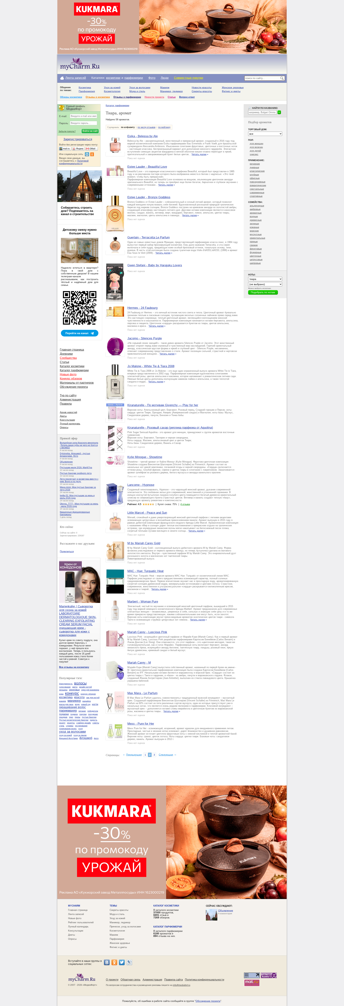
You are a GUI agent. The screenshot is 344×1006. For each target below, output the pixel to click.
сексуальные (257, 189)
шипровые (255, 263)
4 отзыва (185, 504)
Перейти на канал (77, 333)
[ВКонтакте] (107, 962)
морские (254, 230)
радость (93, 720)
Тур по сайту (68, 395)
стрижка (69, 726)
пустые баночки (89, 717)
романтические (258, 185)
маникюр (74, 701)
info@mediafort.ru (181, 985)
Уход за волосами (139, 87)
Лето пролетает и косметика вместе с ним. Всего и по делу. (79, 480)
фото (96, 738)
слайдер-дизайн (83, 723)
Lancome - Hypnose (140, 485)
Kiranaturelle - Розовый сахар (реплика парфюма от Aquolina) (170, 427)
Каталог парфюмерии (117, 105)
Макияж (164, 87)
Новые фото (68, 374)
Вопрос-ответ (187, 97)
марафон (86, 701)
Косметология (112, 91)
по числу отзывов (146, 127)
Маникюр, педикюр (171, 91)
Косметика (85, 87)
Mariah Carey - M (139, 662)
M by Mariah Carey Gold (143, 543)
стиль (61, 726)
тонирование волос (68, 729)
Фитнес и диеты (231, 91)
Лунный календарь (70, 423)
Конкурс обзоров (71, 378)
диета (74, 687)
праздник (63, 717)
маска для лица (66, 704)
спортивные (256, 196)
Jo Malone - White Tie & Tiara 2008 (150, 366)
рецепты (71, 723)
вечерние (255, 163)
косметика (66, 697)
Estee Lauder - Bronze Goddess (148, 197)
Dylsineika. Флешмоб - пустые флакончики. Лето (75, 454)
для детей (255, 150)
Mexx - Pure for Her (140, 723)
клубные (254, 174)
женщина (63, 690)
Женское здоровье (233, 87)
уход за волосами (72, 731)
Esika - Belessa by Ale (142, 136)
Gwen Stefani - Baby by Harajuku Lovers (154, 265)
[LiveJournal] (129, 962)
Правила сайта (173, 979)
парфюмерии (133, 78)
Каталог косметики (72, 366)
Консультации (67, 420)
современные (257, 192)
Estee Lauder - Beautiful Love (147, 166)
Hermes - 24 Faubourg (142, 308)
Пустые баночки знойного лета (76, 473)
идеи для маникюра (90, 690)
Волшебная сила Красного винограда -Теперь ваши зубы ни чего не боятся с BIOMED (79, 445)
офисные (255, 178)
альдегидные (257, 205)
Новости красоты (202, 87)
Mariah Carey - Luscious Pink (147, 632)
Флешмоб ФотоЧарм (68, 738)
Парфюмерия (87, 91)
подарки (64, 714)
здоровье (74, 689)
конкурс (72, 693)
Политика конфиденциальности (204, 979)
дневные (254, 167)
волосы (80, 683)
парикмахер (68, 710)
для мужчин (256, 147)
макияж (62, 701)
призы (77, 717)
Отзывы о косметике (98, 97)
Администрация (70, 399)
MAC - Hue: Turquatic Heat (145, 571)
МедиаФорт (90, 985)
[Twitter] (122, 962)
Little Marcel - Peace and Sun (147, 512)
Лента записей (75, 78)
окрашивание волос (72, 707)
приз (71, 717)
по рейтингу (164, 127)
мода (77, 704)
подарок (74, 714)
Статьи (172, 97)
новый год (85, 704)
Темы (113, 905)
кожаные (254, 227)
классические (257, 171)
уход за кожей (65, 735)
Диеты (63, 416)
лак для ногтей (92, 697)
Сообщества (68, 357)
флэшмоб (85, 738)
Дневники (66, 353)
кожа (61, 694)
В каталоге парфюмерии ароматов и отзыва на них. (168, 933)
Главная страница (72, 349)
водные (254, 216)
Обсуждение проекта (74, 386)
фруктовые (256, 248)
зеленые (254, 223)
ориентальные (257, 238)
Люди (165, 78)
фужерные (255, 252)
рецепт (62, 723)
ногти (95, 704)
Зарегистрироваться (77, 139)
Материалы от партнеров (77, 382)
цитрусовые (256, 259)
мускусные (256, 234)
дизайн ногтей (85, 687)
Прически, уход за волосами (125, 926)
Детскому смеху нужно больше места (80, 231)
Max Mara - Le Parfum (142, 693)
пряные (254, 241)
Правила (66, 403)
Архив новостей (68, 412)
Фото (151, 78)
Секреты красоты (202, 91)
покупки (83, 714)
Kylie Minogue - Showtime (144, 457)
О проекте (112, 979)
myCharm (74, 905)
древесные (256, 220)
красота (79, 697)
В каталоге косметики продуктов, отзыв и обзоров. (166, 914)
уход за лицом (80, 735)
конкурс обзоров (88, 694)
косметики (113, 78)
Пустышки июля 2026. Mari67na (76, 467)
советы (95, 723)
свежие (254, 245)
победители (92, 711)
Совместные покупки (188, 78)
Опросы (64, 427)
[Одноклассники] (114, 962)
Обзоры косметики (71, 97)
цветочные (255, 256)
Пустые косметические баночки (73, 720)
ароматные (256, 213)
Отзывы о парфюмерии (127, 97)
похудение (93, 714)
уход (80, 729)
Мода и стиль (137, 91)
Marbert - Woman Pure (142, 601)
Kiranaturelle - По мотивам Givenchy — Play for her (162, 405)
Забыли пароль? (67, 131)
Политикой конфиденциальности (74, 162)
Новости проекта (154, 97)
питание (82, 711)
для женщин (256, 143)
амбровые (255, 209)
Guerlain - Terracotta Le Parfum (148, 237)
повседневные (257, 181)
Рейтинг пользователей (81, 922)
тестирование (81, 726)
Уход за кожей (112, 87)
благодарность (66, 684)
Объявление (66, 462)
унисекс (254, 154)
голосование (65, 687)
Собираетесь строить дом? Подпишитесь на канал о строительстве (77, 211)
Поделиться (67, 551)
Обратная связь (130, 979)
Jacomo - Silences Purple (144, 338)
